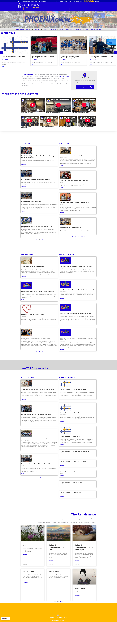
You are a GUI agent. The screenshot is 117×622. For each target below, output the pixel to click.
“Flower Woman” (81, 586)
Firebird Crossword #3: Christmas (70, 470)
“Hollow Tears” (54, 569)
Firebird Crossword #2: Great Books (71, 480)
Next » (61, 599)
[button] (115, 51)
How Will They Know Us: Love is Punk (32, 313)
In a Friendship (28, 569)
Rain (24, 543)
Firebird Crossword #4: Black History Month (73, 459)
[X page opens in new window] (87, 1)
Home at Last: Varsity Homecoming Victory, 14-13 (36, 224)
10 (45, 237)
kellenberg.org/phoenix (63, 74)
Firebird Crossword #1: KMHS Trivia (70, 490)
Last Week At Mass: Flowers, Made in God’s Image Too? (38, 289)
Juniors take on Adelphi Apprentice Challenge (73, 154)
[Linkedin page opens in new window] (91, 1)
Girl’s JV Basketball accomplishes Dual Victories (35, 177)
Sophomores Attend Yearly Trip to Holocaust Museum (37, 462)
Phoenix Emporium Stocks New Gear (71, 225)
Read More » (23, 162)
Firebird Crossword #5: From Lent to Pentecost (74, 449)
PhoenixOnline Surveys (84, 76)
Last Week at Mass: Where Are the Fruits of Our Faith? (76, 264)
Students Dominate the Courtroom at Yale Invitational (38, 437)
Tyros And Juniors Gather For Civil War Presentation (43, 57)
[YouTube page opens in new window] (93, 1)
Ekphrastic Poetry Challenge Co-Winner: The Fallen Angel (84, 545)
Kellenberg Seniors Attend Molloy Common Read (36, 412)
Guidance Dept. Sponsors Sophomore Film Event (72, 57)
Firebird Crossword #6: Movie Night (71, 434)
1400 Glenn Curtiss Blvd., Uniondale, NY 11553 (28, 1)
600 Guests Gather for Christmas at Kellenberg (74, 179)
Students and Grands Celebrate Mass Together (35, 336)
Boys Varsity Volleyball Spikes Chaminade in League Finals (11, 57)
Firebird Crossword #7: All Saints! (70, 411)
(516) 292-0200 (43, 1)
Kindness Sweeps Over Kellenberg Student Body (74, 201)
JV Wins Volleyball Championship (31, 199)
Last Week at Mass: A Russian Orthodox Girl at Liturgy (76, 311)
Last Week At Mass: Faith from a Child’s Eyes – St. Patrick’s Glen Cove (78, 336)
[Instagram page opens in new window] (89, 1)
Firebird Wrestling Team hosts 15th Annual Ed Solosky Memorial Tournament (37, 154)
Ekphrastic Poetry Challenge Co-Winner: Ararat (56, 545)
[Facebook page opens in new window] (85, 1)
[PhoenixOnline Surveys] (85, 73)
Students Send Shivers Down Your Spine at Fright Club (37, 387)
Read (3, 64)
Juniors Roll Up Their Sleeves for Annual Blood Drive (102, 57)
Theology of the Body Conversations (32, 264)
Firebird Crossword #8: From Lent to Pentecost (74, 387)
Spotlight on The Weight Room (86, 124)
